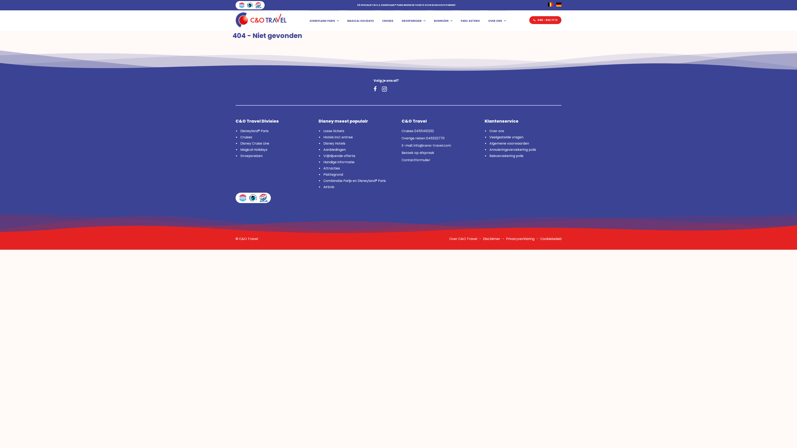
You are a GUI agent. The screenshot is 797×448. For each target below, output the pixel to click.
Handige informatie (338, 162)
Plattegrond (333, 174)
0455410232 (424, 131)
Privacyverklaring (520, 238)
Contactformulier (416, 160)
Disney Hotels (334, 143)
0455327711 (435, 138)
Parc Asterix (470, 21)
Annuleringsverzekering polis (512, 149)
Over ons (495, 21)
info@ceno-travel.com (432, 145)
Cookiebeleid (550, 238)
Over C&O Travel (463, 238)
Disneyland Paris (322, 21)
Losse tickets (333, 131)
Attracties (331, 168)
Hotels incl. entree (338, 137)
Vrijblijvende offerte (339, 155)
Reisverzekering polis (506, 155)
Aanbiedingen (334, 149)
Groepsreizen (412, 21)
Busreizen (441, 21)
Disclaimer (491, 238)
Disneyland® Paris (254, 131)
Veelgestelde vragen (506, 137)
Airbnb (328, 187)
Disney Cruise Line (254, 143)
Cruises (387, 21)
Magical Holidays (360, 21)
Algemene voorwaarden (509, 143)
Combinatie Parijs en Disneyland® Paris (354, 180)
